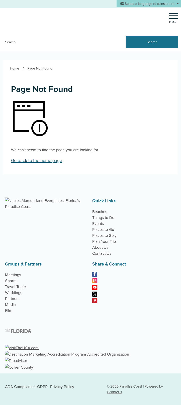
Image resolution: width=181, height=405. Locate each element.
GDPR (42, 386)
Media (10, 304)
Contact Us (101, 253)
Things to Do (103, 217)
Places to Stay (104, 235)
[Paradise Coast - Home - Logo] (33, 20)
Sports (10, 280)
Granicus (114, 392)
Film (8, 310)
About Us (100, 247)
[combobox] (149, 3)
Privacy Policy (62, 386)
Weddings (13, 292)
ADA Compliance (20, 386)
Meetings (13, 274)
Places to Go (103, 229)
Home (14, 68)
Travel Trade (15, 286)
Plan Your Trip (104, 241)
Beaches (99, 211)
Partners (12, 298)
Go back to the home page (36, 160)
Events (98, 223)
